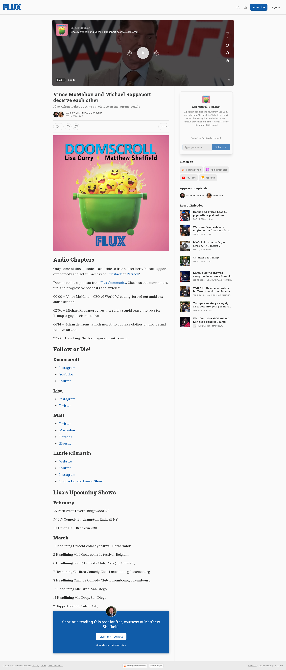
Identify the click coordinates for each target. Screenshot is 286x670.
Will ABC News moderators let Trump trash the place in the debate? (211, 289)
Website (65, 461)
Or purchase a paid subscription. (111, 645)
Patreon (133, 274)
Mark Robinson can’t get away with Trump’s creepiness (209, 244)
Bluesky (65, 443)
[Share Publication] (245, 7)
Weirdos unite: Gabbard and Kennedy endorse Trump (211, 320)
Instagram (67, 368)
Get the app (156, 665)
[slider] (149, 80)
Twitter (65, 381)
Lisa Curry (96, 113)
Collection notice (55, 665)
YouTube (66, 374)
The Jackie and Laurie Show (81, 481)
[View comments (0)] (227, 45)
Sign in (275, 7)
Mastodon (67, 430)
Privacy (35, 665)
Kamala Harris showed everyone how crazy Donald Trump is (211, 274)
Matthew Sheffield (76, 113)
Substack (114, 274)
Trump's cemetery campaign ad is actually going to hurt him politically (211, 304)
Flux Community (113, 282)
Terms (43, 665)
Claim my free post (111, 636)
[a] (185, 215)
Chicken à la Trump (206, 257)
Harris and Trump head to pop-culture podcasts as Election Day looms (210, 213)
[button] (119, 53)
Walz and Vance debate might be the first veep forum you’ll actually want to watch (212, 228)
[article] (206, 215)
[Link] (48, 259)
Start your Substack (136, 665)
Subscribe (259, 7)
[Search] (238, 7)
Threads (65, 437)
